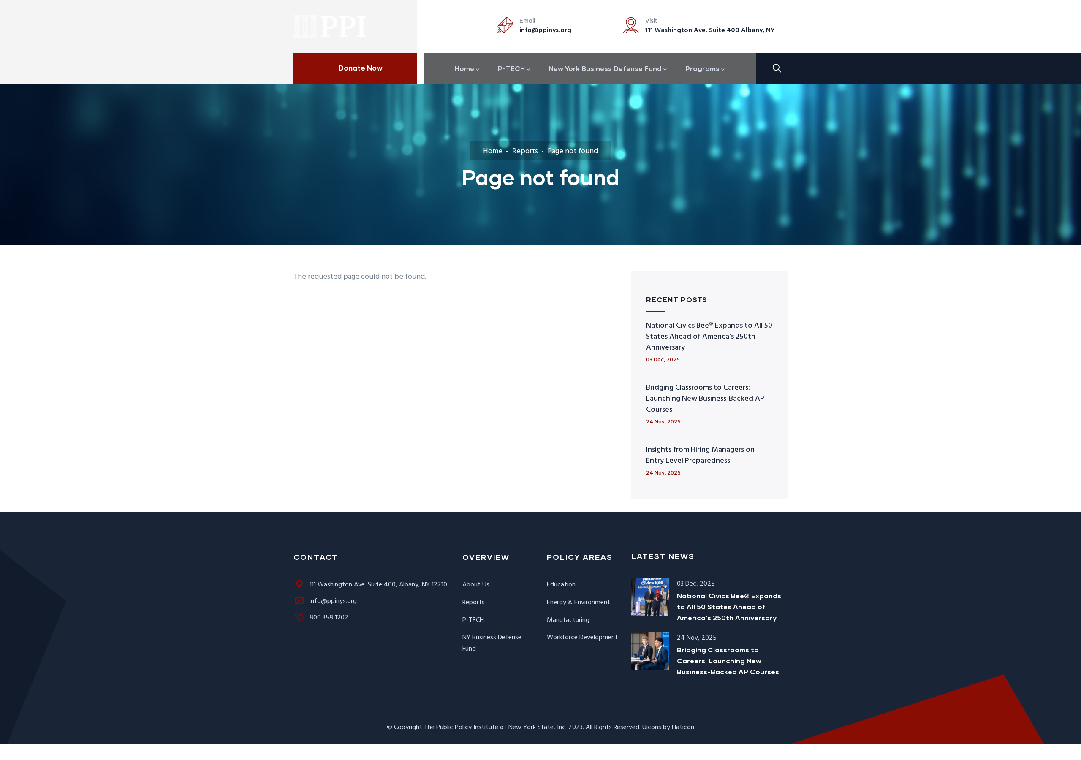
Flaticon (683, 727)
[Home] (330, 26)
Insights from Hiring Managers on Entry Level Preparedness (700, 455)
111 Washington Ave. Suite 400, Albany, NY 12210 (378, 584)
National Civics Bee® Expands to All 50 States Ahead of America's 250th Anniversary (709, 337)
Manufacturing (568, 620)
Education (561, 584)
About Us (475, 584)
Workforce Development (582, 637)
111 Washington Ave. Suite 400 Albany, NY (710, 30)
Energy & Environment (578, 602)
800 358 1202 (329, 617)
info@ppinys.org (545, 30)
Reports (525, 151)
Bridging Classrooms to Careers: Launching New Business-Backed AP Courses (705, 399)
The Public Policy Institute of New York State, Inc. (495, 727)
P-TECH (473, 620)
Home (492, 151)
